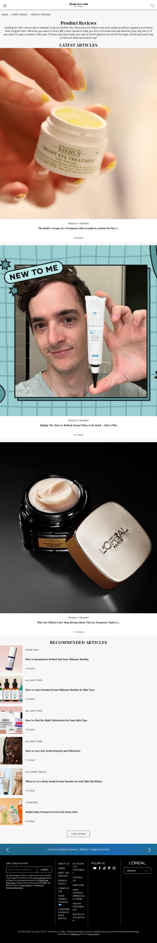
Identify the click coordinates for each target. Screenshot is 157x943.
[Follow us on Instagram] (114, 868)
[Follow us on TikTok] (104, 868)
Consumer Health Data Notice (64, 914)
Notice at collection (79, 917)
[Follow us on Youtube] (94, 868)
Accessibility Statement (78, 868)
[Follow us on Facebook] (99, 868)
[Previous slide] (7, 850)
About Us (63, 863)
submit (45, 869)
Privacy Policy (62, 882)
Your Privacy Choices (63, 898)
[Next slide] (149, 850)
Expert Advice (19, 14)
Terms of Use (40, 878)
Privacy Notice (26, 885)
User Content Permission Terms (79, 894)
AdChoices (75, 934)
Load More (78, 833)
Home (5, 14)
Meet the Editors (63, 874)
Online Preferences (78, 906)
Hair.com (78, 885)
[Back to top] (149, 935)
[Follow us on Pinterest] (109, 868)
